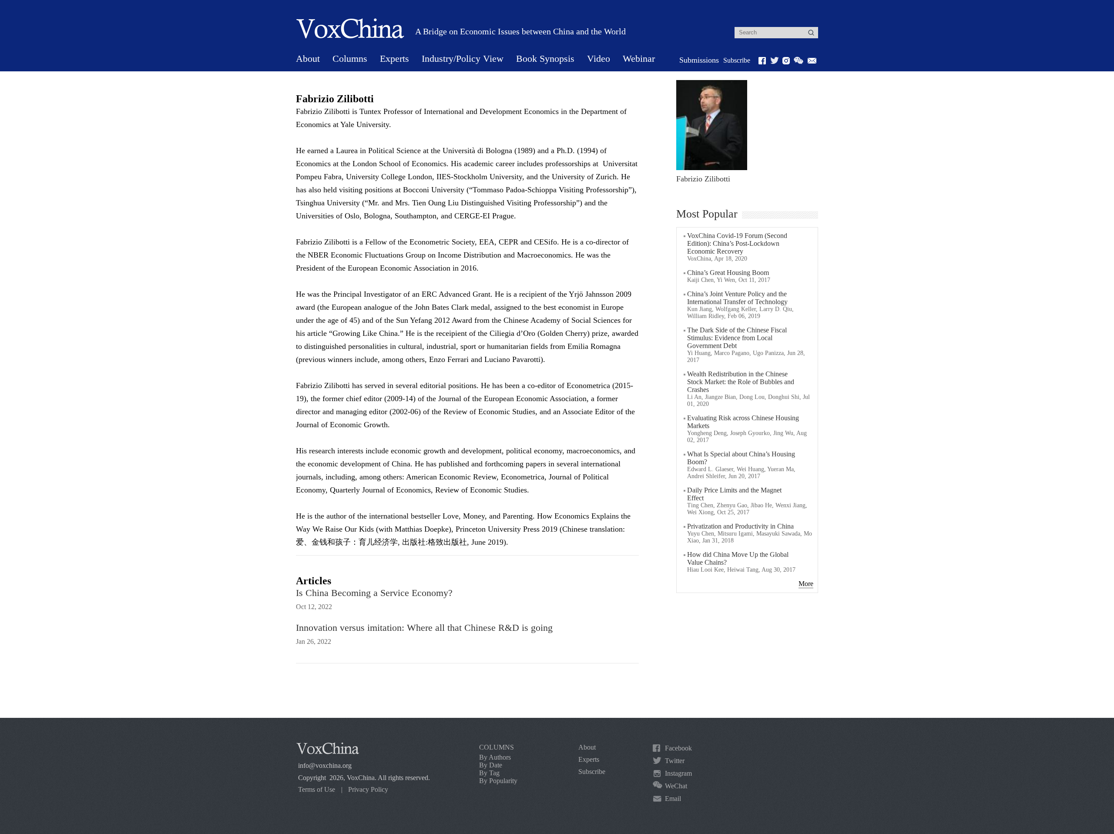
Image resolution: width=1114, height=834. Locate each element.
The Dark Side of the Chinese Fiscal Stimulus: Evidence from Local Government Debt (737, 337)
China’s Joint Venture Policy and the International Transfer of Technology (737, 297)
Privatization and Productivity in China (740, 526)
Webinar (639, 58)
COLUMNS (496, 747)
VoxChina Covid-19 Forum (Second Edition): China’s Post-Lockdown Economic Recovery (737, 243)
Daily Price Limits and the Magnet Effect (734, 494)
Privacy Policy (368, 789)
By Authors (495, 757)
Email (673, 798)
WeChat (676, 786)
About (308, 58)
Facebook (678, 748)
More (806, 583)
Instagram (678, 773)
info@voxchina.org (325, 765)
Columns (349, 58)
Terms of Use (316, 789)
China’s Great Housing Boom (728, 272)
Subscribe (736, 60)
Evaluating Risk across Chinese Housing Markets (743, 421)
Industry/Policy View (462, 58)
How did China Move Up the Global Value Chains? (738, 558)
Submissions (699, 60)
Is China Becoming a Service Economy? (374, 592)
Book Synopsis (545, 58)
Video (598, 58)
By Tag (489, 773)
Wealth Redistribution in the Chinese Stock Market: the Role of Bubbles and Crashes (740, 381)
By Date (490, 765)
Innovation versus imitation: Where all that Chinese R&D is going (424, 627)
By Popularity (498, 780)
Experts (394, 58)
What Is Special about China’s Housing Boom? (741, 458)
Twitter (675, 760)
